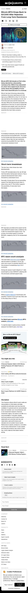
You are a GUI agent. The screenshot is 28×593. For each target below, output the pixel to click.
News (2, 530)
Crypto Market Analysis (7, 550)
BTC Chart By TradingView (7, 161)
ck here (11, 321)
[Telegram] (9, 21)
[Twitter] (6, 21)
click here (19, 327)
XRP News (3, 545)
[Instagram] (17, 21)
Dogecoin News (5, 557)
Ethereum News (5, 552)
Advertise (3, 516)
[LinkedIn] (13, 21)
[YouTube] (2, 21)
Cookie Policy (20, 580)
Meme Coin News (5, 562)
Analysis (3, 8)
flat (19, 265)
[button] (14, 471)
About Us (3, 521)
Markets (8, 8)
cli (8, 321)
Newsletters (4, 539)
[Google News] (15, 465)
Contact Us (4, 519)
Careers (3, 523)
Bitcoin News (4, 548)
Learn (2, 532)
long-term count (15, 260)
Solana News (4, 559)
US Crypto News (5, 555)
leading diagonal (10, 295)
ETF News (3, 564)
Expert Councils (5, 537)
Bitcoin (20, 319)
